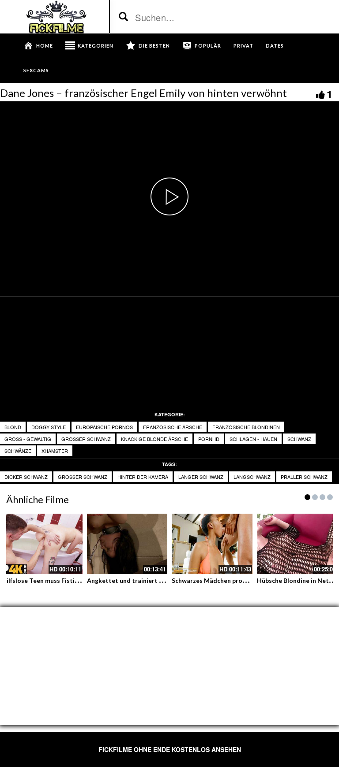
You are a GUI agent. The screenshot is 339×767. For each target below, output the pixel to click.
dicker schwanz (26, 476)
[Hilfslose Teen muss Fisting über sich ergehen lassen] (42, 544)
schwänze (17, 450)
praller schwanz (304, 476)
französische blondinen (246, 426)
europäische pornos (104, 426)
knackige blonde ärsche (154, 438)
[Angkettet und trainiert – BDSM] (127, 544)
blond (12, 426)
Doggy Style (48, 426)
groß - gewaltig (27, 438)
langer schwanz (200, 476)
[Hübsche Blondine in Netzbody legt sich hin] (297, 544)
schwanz (299, 438)
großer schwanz (82, 476)
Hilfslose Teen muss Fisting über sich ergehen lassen (78, 580)
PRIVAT (243, 45)
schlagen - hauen (253, 438)
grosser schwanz (86, 438)
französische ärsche (172, 426)
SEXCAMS (36, 70)
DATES (275, 45)
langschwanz (252, 476)
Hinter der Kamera (142, 476)
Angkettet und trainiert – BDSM (134, 580)
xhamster (54, 450)
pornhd (208, 438)
